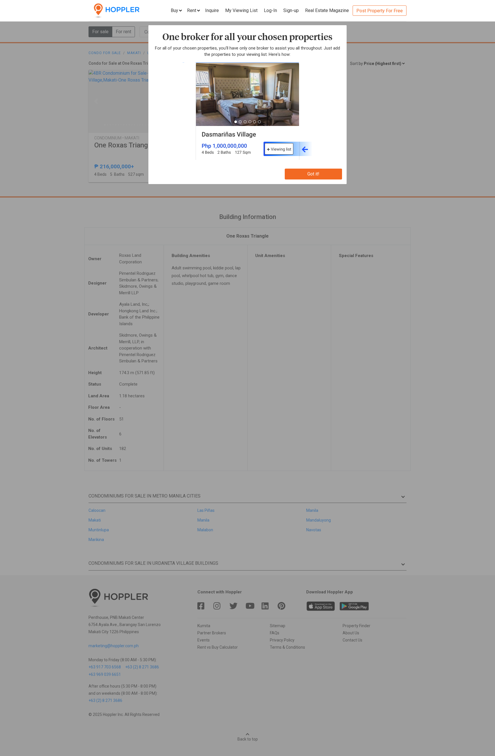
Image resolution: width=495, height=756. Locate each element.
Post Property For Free (379, 10)
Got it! (313, 174)
